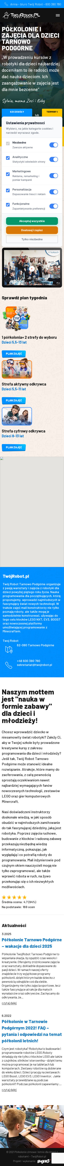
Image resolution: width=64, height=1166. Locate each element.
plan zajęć (14, 353)
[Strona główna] (21, 15)
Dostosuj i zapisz (32, 230)
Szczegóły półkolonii (17, 114)
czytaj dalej (9, 1003)
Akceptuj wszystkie (32, 221)
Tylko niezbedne (32, 239)
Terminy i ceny (52, 114)
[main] (32, 560)
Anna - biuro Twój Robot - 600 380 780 (35, 4)
